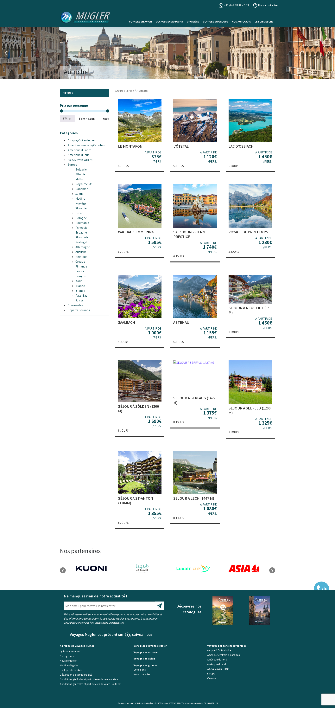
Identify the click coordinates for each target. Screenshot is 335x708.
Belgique (81, 257)
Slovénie (81, 208)
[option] (109, 568)
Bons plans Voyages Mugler (150, 645)
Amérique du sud (79, 155)
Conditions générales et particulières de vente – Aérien (89, 679)
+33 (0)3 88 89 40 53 (236, 5)
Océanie (211, 678)
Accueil (119, 91)
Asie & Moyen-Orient (218, 669)
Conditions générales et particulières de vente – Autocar (90, 684)
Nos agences (67, 656)
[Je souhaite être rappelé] (319, 586)
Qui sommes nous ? (71, 651)
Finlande (81, 266)
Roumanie (82, 223)
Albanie (80, 174)
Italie (78, 281)
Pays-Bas (81, 295)
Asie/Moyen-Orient (80, 160)
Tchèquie (81, 228)
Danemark (82, 189)
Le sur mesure (264, 21)
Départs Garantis (79, 310)
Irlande (80, 286)
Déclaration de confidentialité (76, 674)
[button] (6, 53)
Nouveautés (75, 305)
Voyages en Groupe (215, 21)
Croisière (193, 21)
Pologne (81, 218)
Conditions (140, 669)
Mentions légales (69, 665)
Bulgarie (81, 169)
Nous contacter (267, 5)
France (79, 271)
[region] (167, 53)
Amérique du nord (79, 150)
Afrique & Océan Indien (219, 650)
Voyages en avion (140, 21)
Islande (80, 291)
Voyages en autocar (169, 21)
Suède (79, 194)
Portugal (81, 242)
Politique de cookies (71, 670)
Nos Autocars (241, 21)
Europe (72, 165)
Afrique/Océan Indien (82, 140)
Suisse (79, 300)
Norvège (80, 203)
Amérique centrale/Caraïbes (86, 145)
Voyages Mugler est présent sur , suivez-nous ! (112, 634)
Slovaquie (81, 237)
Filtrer (67, 118)
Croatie (80, 262)
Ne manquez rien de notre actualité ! (95, 596)
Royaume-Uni (84, 184)
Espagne (81, 232)
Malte (79, 179)
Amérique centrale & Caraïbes (223, 655)
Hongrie (80, 276)
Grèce (79, 213)
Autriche (80, 252)
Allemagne (82, 247)
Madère (80, 198)
